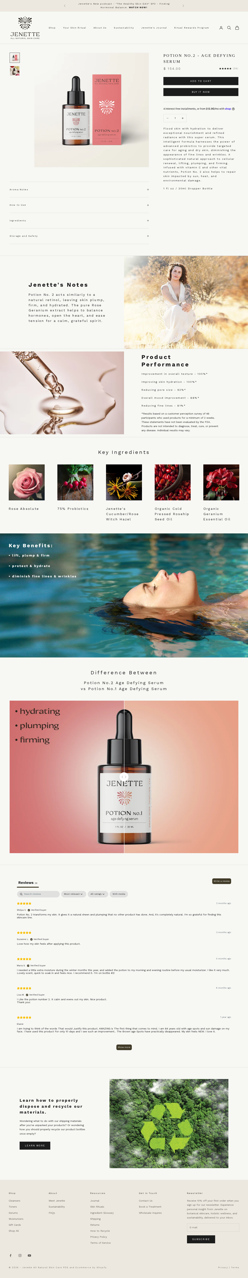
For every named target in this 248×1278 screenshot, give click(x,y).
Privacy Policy (98, 1236)
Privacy (223, 1267)
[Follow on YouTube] (29, 1255)
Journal (94, 1200)
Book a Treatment (150, 1206)
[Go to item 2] (15, 71)
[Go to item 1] (15, 58)
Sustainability (124, 28)
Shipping (95, 1218)
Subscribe (201, 1239)
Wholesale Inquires (150, 1212)
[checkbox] (119, 894)
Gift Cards (15, 1224)
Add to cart (201, 81)
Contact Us (146, 1200)
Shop (52, 28)
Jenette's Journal (154, 28)
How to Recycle (100, 1230)
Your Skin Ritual (74, 28)
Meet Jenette (57, 1200)
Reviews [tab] (27, 882)
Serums (13, 1212)
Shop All (14, 1230)
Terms (235, 1267)
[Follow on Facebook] (10, 1255)
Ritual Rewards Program (191, 28)
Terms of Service (100, 1242)
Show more (124, 1047)
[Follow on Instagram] (20, 1255)
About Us (100, 28)
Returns (94, 1224)
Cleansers (14, 1200)
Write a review (222, 881)
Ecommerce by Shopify (91, 1267)
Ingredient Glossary (102, 1212)
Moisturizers (16, 1218)
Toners (13, 1206)
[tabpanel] (124, 972)
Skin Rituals (97, 1206)
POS (65, 1267)
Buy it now (201, 92)
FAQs (52, 1212)
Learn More (35, 1145)
